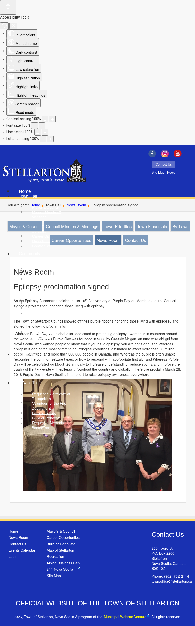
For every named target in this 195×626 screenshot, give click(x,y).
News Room (76, 204)
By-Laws (180, 226)
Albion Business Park (63, 563)
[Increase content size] (52, 119)
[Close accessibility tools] (13, 26)
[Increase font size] (42, 125)
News (171, 172)
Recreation (55, 556)
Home (13, 531)
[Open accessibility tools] (8, 7)
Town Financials (152, 226)
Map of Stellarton (60, 550)
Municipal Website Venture (125, 616)
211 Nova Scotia (60, 569)
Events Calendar (22, 550)
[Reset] (4, 25)
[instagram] (166, 153)
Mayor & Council (24, 226)
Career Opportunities (71, 240)
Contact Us (164, 164)
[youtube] (179, 153)
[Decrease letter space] (43, 139)
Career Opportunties (63, 537)
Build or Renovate (61, 544)
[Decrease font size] (34, 125)
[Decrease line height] (37, 132)
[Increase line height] (45, 132)
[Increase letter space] (50, 139)
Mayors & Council (61, 531)
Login (13, 556)
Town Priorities (118, 226)
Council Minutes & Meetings (72, 226)
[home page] (44, 171)
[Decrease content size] (45, 119)
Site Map (158, 172)
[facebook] (153, 153)
